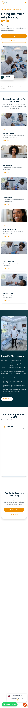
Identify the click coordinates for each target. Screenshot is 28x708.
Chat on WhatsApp (14, 40)
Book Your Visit (14, 510)
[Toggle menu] (25, 3)
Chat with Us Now (14, 514)
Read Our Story (7, 398)
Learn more (6, 140)
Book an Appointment (14, 36)
